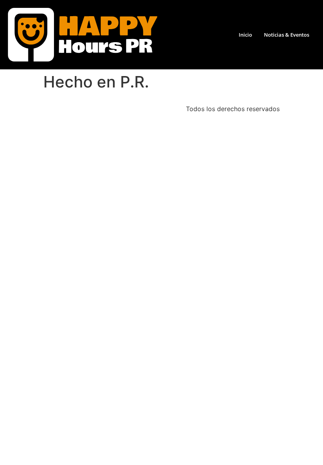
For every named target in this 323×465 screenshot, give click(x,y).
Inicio (245, 34)
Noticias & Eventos (286, 34)
